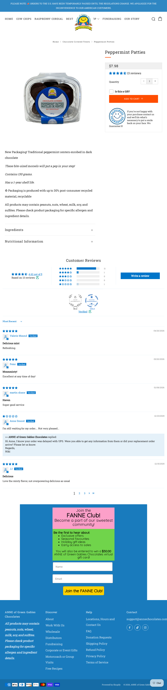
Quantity (114, 81)
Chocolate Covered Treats (76, 42)
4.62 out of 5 (35, 274)
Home (9, 18)
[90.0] (75, 300)
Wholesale (53, 632)
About (50, 619)
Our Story (132, 18)
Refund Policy (95, 650)
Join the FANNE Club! (83, 590)
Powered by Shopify (111, 684)
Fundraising (112, 18)
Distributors (54, 638)
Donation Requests (99, 637)
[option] (50, 94)
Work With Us (55, 625)
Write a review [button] (140, 275)
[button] (118, 73)
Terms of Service (97, 662)
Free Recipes (54, 668)
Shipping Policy (96, 643)
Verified (82, 311)
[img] (10, 331)
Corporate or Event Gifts (61, 650)
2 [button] (79, 493)
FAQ (88, 631)
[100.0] (91, 300)
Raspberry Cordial (49, 18)
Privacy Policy (95, 656)
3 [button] (84, 493)
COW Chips (23, 18)
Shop (92, 18)
